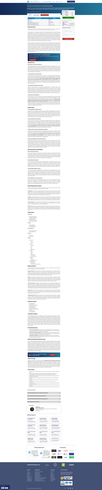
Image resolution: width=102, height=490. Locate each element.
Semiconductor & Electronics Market (40, 478)
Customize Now (52, 354)
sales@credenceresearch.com (70, 25)
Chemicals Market (37, 473)
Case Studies (52, 471)
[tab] (30, 15)
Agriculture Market (37, 476)
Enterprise (66, 15)
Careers (52, 472)
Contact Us (28, 472)
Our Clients (28, 473)
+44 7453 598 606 (71, 23)
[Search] (66, 2)
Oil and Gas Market (37, 474)
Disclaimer (52, 474)
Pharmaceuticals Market (38, 475)
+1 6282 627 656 (72, 24)
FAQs (28, 475)
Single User (66, 12)
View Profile (37, 410)
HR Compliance (53, 477)
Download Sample (32, 59)
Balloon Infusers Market (54, 438)
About (28, 471)
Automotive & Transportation (38, 471)
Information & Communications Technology (40, 477)
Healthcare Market (37, 472)
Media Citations (53, 475)
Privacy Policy (52, 473)
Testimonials (28, 474)
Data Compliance (53, 478)
